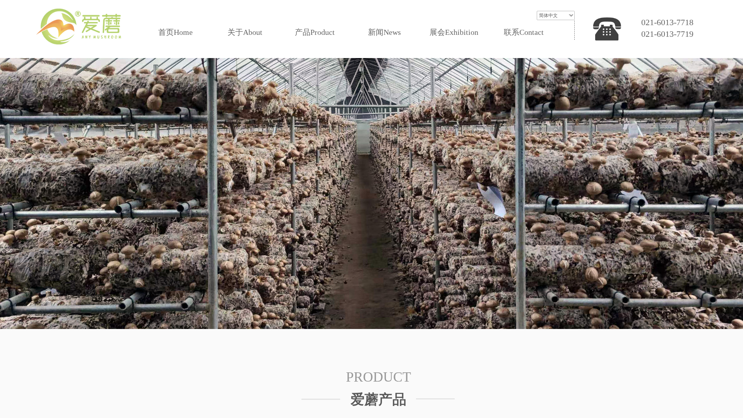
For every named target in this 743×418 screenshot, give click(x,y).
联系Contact (524, 32)
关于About (245, 32)
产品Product (315, 32)
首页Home (175, 32)
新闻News (384, 32)
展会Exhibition (454, 32)
